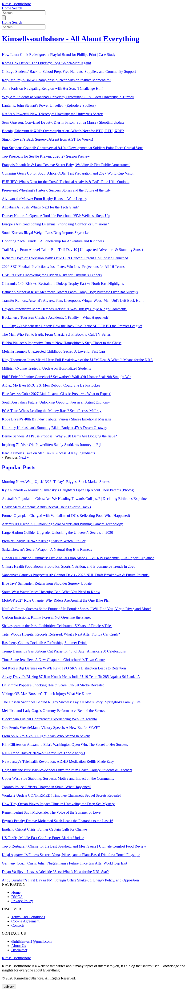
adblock (9, 986)
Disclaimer (19, 950)
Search (17, 8)
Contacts (17, 925)
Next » (24, 457)
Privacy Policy (22, 901)
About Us (18, 946)
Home (7, 8)
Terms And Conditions (28, 917)
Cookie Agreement (25, 921)
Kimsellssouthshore (16, 4)
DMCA (17, 897)
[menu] (4, 17)
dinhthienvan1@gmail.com (31, 941)
